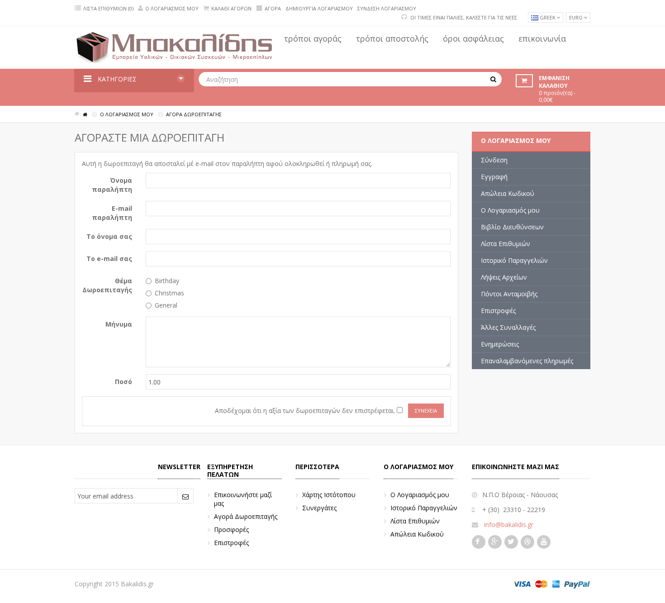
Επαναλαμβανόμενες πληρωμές (527, 360)
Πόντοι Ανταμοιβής (509, 294)
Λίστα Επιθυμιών (505, 243)
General (166, 305)
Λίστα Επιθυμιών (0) (108, 8)
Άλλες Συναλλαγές (508, 327)
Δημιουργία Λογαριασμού (319, 8)
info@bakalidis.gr (508, 524)
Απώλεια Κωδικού (507, 193)
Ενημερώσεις (500, 344)
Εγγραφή (494, 176)
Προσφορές (231, 529)
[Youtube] (545, 542)
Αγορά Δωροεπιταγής (245, 516)
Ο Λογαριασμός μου (172, 8)
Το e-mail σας (109, 258)
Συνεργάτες (319, 507)
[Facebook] (478, 542)
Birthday (167, 280)
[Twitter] (512, 542)
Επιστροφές (498, 310)
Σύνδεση (494, 160)
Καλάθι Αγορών (231, 8)
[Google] (495, 542)
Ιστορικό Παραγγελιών (514, 260)
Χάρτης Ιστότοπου (329, 494)
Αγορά (273, 8)
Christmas (169, 293)
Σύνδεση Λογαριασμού (386, 8)
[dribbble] (528, 542)
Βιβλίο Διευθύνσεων (512, 227)
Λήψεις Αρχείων (504, 277)
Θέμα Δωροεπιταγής (107, 285)
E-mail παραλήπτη (112, 213)
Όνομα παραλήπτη (112, 185)
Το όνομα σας (109, 236)
